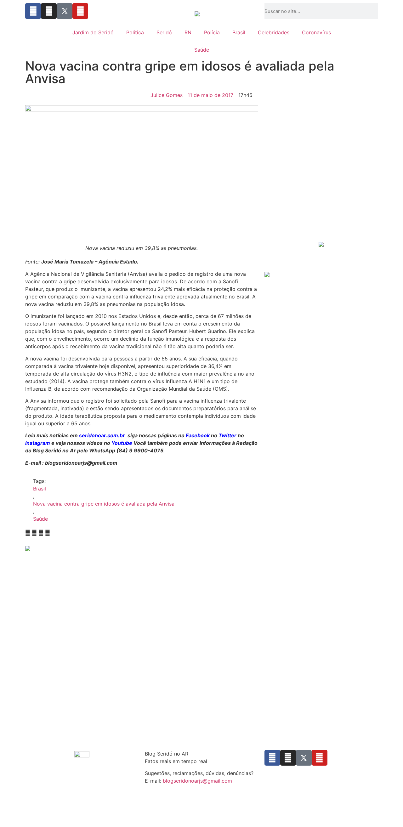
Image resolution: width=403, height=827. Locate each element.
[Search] (376, 11)
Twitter (227, 435)
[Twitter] (64, 11)
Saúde (201, 50)
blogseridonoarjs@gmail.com (197, 781)
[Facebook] (33, 11)
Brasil (238, 32)
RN (187, 32)
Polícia (212, 32)
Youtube (121, 443)
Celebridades (273, 32)
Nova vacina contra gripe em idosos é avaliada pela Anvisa (103, 504)
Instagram (37, 443)
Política (135, 32)
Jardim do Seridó (93, 32)
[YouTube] (80, 11)
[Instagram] (49, 11)
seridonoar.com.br (102, 435)
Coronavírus (316, 32)
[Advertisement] (321, 192)
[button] (27, 532)
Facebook (198, 435)
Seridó (164, 32)
